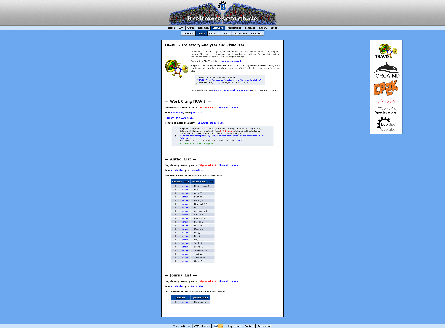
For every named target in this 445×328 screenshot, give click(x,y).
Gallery (263, 27)
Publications (234, 27)
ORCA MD (214, 33)
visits (202, 326)
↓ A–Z (186, 181)
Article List (177, 170)
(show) (185, 186)
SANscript (256, 33)
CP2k (227, 33)
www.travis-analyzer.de (231, 61)
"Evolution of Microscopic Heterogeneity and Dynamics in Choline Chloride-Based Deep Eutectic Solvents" (222, 136)
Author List (177, 112)
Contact (249, 326)
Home (171, 27)
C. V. (181, 27)
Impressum (234, 326)
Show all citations (228, 107)
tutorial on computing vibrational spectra (231, 90)
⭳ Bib (240, 140)
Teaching (250, 27)
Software (218, 27)
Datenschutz (264, 326)
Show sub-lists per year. (211, 122)
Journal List (197, 112)
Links (274, 27)
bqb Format (240, 33)
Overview (188, 33)
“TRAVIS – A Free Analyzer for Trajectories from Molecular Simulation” (229, 80)
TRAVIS (201, 33)
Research (203, 27)
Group (190, 27)
